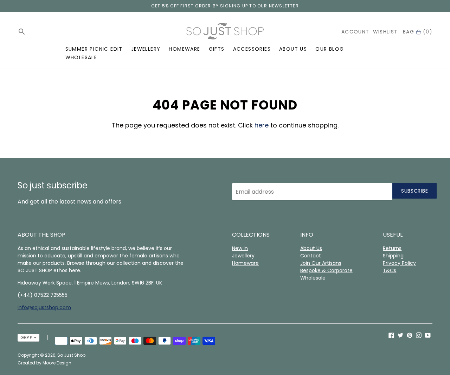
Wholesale (81, 57)
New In (240, 248)
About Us (293, 48)
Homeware (184, 48)
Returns (392, 248)
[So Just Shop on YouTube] (428, 335)
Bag (417, 31)
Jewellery (146, 48)
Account (355, 31)
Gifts (217, 48)
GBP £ (26, 337)
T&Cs (389, 270)
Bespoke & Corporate (326, 270)
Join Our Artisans (320, 263)
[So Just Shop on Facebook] (391, 335)
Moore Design (57, 363)
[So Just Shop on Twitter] (400, 335)
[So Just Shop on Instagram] (419, 335)
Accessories (252, 48)
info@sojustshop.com (44, 307)
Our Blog (329, 48)
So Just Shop (71, 355)
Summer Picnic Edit (94, 48)
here (262, 125)
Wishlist (385, 31)
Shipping (393, 255)
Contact (310, 255)
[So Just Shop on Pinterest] (409, 335)
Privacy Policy (399, 263)
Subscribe (414, 190)
